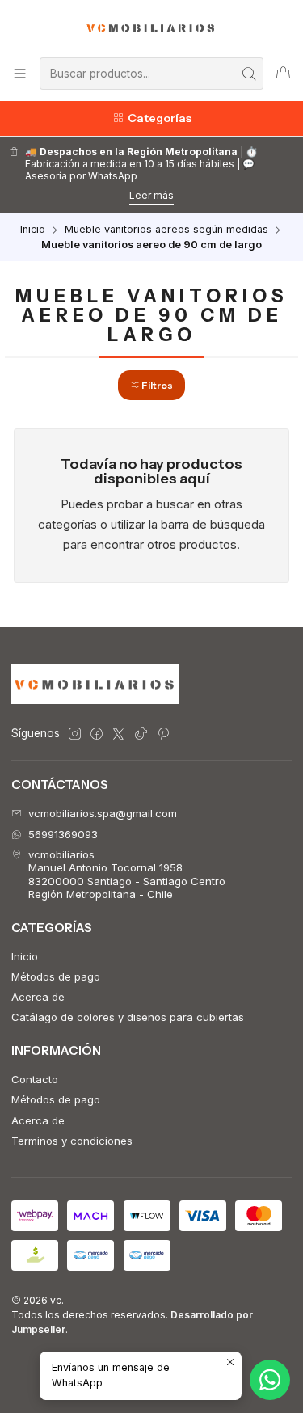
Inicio (32, 230)
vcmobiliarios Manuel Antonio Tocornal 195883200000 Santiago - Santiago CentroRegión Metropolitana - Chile (126, 874)
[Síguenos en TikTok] (141, 734)
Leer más (151, 195)
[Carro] (283, 73)
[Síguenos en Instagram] (74, 734)
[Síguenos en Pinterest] (162, 734)
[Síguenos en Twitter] (118, 734)
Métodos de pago (55, 976)
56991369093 (63, 834)
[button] (151, 385)
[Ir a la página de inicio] (151, 27)
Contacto (34, 1079)
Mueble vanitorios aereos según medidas (166, 230)
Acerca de (38, 996)
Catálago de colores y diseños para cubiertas (127, 1016)
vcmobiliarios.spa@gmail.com (102, 813)
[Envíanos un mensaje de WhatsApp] (270, 1380)
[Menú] (20, 73)
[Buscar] (249, 73)
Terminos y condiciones (72, 1140)
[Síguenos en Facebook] (96, 734)
